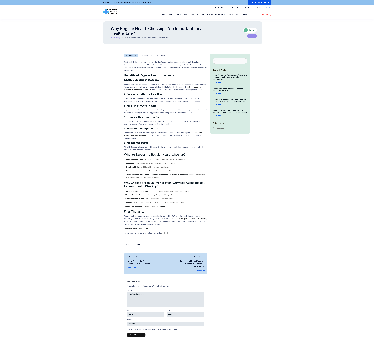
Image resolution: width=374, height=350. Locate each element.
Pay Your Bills (219, 8)
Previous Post (134, 257)
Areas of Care (189, 15)
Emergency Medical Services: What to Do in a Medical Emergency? (192, 263)
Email (169, 310)
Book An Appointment (215, 15)
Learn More (149, 2)
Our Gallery (200, 15)
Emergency (265, 15)
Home (163, 15)
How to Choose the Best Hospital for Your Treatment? (138, 262)
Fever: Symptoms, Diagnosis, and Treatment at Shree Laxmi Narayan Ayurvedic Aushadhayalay (230, 77)
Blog (118, 38)
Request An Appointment (260, 2)
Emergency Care (174, 15)
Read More (132, 267)
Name (129, 310)
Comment (130, 290)
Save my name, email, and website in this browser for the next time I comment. (153, 329)
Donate (268, 8)
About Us (244, 15)
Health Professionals (234, 8)
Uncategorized (131, 55)
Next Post (198, 257)
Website (129, 319)
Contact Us (258, 8)
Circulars (248, 8)
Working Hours (232, 15)
